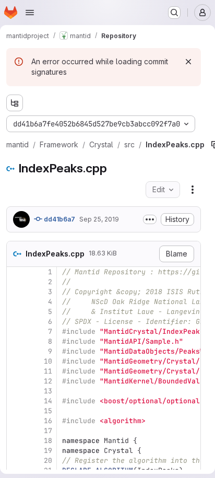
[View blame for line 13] (15, 391)
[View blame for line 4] (15, 302)
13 (48, 391)
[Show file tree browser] (14, 103)
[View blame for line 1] (15, 272)
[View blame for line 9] (15, 351)
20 (48, 460)
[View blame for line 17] (15, 431)
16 (48, 420)
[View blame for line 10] (15, 361)
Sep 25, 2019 (99, 219)
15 (48, 410)
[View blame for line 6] (15, 322)
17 (48, 430)
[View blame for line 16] (15, 421)
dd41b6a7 (58, 219)
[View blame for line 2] (15, 282)
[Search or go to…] (174, 12)
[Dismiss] (188, 61)
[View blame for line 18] (15, 441)
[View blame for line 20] (15, 460)
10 (48, 361)
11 (48, 371)
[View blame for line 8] (15, 341)
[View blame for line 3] (15, 292)
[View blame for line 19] (15, 451)
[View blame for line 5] (15, 312)
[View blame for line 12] (15, 381)
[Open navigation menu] (29, 12)
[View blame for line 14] (15, 401)
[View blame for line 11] (15, 371)
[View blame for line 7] (15, 331)
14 (48, 401)
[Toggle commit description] (150, 219)
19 (48, 450)
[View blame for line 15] (15, 411)
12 (48, 381)
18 (48, 440)
